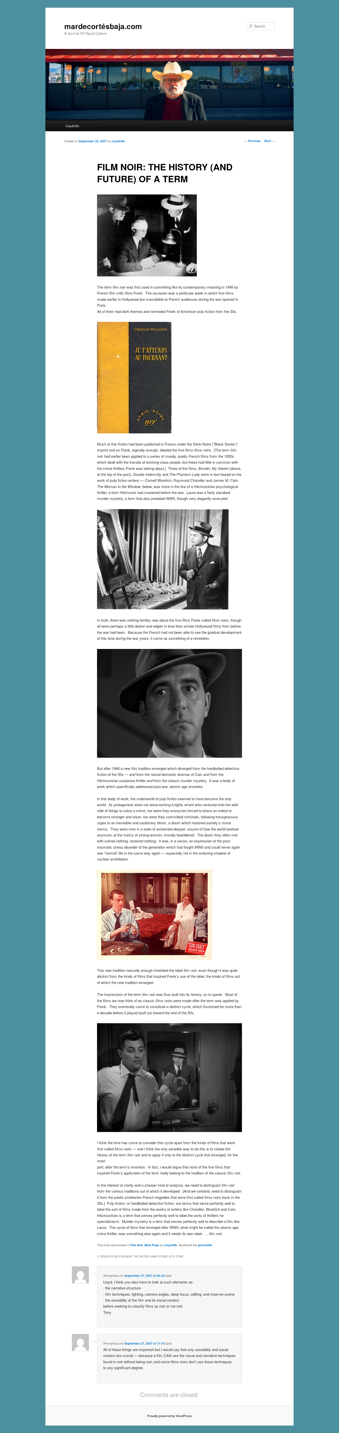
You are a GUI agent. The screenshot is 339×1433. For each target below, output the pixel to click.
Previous (252, 141)
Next (269, 141)
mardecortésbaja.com (103, 26)
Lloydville (72, 125)
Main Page (151, 1245)
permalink (205, 1245)
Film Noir (136, 1245)
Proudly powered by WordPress (169, 1416)
